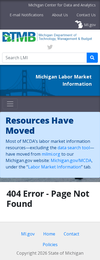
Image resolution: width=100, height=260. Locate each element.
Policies (50, 244)
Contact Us (86, 14)
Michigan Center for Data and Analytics (62, 4)
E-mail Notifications (26, 14)
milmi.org (51, 154)
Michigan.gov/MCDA (71, 160)
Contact (71, 234)
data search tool (74, 148)
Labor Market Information (54, 167)
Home (49, 234)
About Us (60, 14)
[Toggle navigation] (10, 104)
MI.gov (90, 24)
